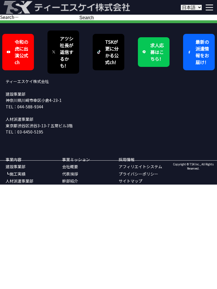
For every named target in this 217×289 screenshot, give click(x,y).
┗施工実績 (15, 174)
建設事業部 (15, 166)
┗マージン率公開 (21, 202)
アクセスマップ (76, 209)
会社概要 (70, 166)
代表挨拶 (70, 174)
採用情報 (126, 159)
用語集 (68, 202)
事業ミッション (76, 159)
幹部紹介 (70, 181)
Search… (9, 17)
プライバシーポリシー (138, 174)
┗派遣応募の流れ (21, 209)
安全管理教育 (74, 195)
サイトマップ (130, 181)
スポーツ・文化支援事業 (84, 188)
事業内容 (13, 159)
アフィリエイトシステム (140, 166)
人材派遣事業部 (19, 181)
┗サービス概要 (19, 188)
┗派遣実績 (15, 195)
